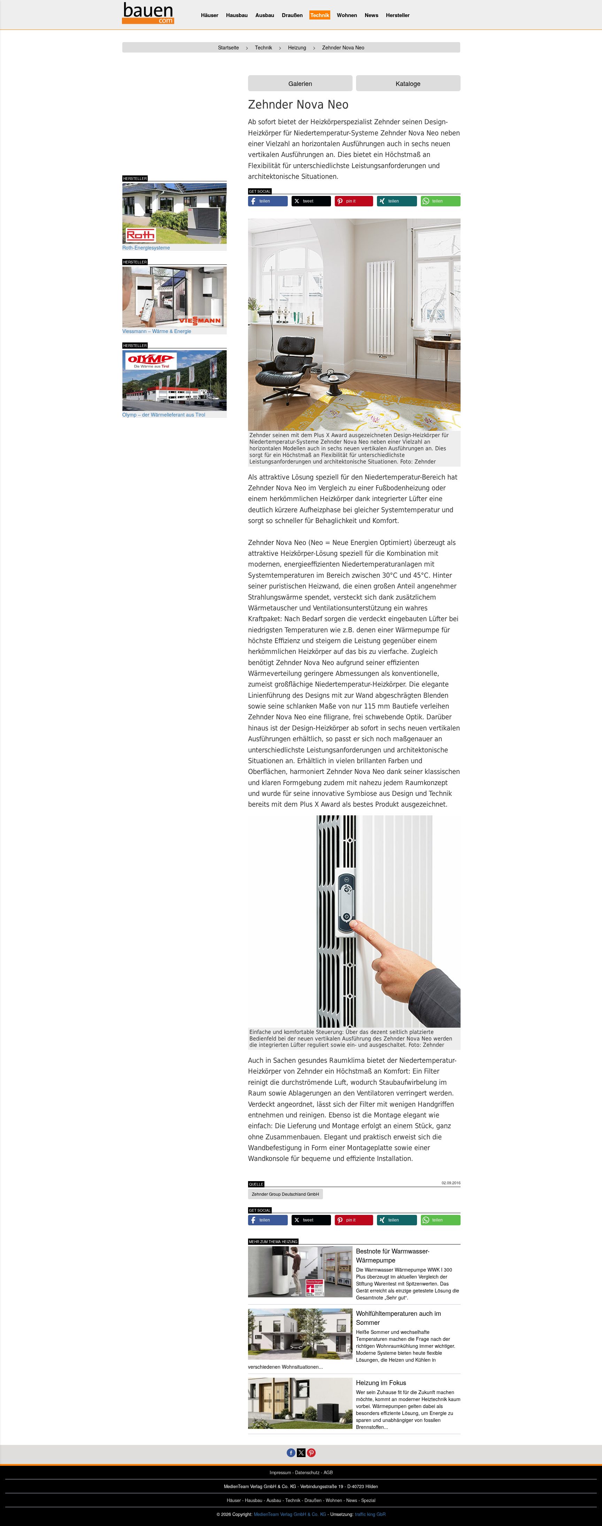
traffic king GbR (370, 1514)
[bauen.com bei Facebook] (291, 1452)
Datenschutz (307, 1472)
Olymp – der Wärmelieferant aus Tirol (163, 414)
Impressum (280, 1472)
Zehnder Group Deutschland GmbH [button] (285, 1194)
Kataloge (408, 83)
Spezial (368, 1500)
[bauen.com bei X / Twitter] (301, 1452)
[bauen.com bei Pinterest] (311, 1452)
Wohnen (347, 15)
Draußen (292, 15)
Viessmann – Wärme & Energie (156, 330)
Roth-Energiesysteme (146, 247)
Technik (319, 15)
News (371, 15)
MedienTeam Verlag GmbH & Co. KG (290, 1514)
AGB (328, 1472)
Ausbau (264, 15)
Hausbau (237, 15)
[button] (268, 201)
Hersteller (398, 15)
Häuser (209, 15)
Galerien (300, 83)
